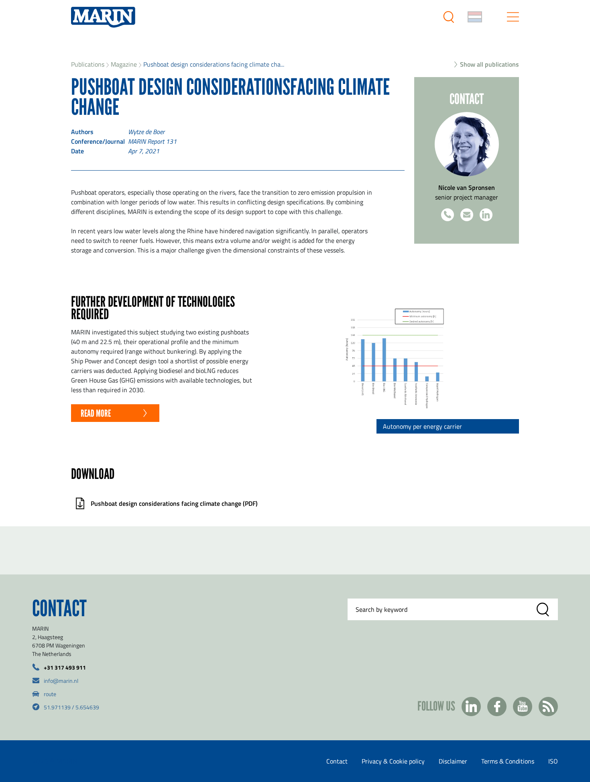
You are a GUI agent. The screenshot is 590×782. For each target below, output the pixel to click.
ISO (553, 761)
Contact (337, 761)
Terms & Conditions (507, 761)
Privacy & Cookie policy (393, 761)
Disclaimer (453, 761)
